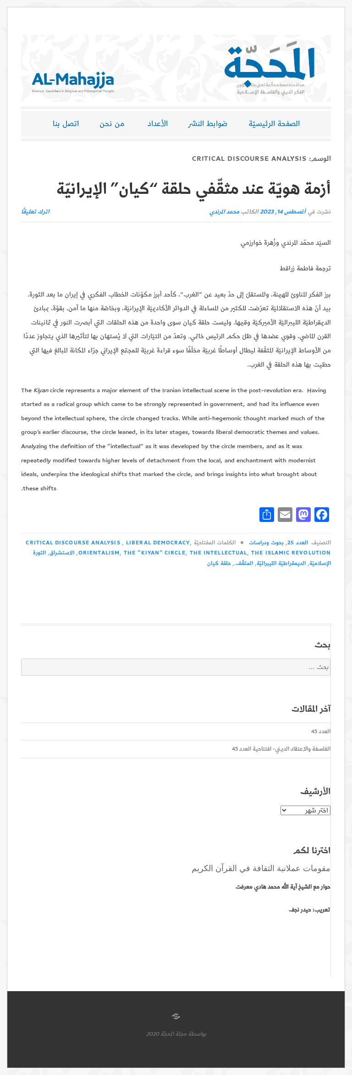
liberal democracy (157, 543)
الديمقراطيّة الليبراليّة (281, 563)
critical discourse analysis (73, 543)
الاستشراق (62, 553)
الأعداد (158, 123)
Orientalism (99, 553)
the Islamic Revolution (291, 553)
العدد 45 (320, 731)
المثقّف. (243, 563)
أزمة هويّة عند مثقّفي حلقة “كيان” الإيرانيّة (193, 189)
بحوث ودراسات (266, 543)
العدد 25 (297, 543)
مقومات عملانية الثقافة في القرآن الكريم (261, 868)
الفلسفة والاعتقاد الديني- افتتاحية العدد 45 (281, 749)
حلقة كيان (219, 563)
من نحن (112, 123)
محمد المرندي (224, 211)
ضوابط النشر (208, 123)
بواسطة (197, 1034)
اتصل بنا (66, 123)
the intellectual (218, 553)
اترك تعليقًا (35, 211)
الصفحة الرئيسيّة (274, 123)
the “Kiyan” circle (154, 553)
